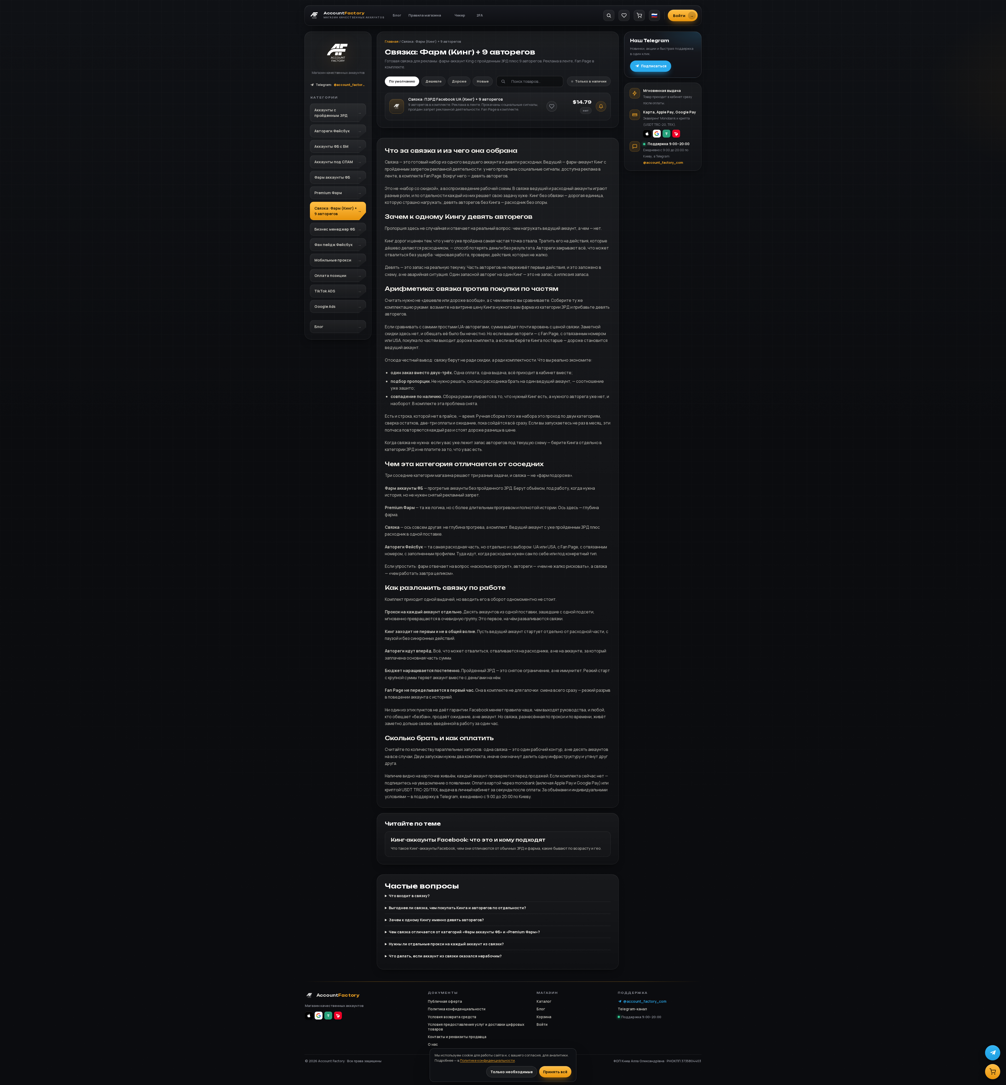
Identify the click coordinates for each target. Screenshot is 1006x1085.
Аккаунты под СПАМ (333, 161)
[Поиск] (609, 15)
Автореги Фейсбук (332, 130)
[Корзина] (639, 15)
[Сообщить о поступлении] (601, 106)
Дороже (459, 81)
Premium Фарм (328, 192)
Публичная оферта (445, 1001)
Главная (391, 41)
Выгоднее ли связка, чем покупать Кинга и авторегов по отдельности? (457, 907)
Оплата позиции (330, 275)
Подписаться (653, 66)
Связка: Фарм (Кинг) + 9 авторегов (335, 211)
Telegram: (341, 85)
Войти (542, 1024)
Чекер (460, 15)
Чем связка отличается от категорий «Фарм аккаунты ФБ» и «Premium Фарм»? (464, 931)
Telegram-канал (632, 1009)
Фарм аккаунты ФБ (332, 177)
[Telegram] (992, 1052)
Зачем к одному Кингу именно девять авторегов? (436, 919)
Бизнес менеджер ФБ (334, 229)
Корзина (544, 1017)
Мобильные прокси (332, 260)
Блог (397, 15)
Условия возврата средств (452, 1017)
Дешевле (433, 81)
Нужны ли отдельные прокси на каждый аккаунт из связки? (446, 943)
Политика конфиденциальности (456, 1009)
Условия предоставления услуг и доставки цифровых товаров (476, 1027)
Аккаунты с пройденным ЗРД (330, 112)
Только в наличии (590, 81)
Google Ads (324, 306)
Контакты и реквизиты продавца (457, 1036)
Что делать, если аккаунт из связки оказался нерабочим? (445, 955)
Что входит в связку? (409, 895)
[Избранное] (624, 15)
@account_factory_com (663, 162)
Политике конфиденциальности (487, 1060)
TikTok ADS (324, 290)
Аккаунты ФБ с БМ (331, 146)
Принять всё (555, 1071)
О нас (433, 1044)
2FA (480, 15)
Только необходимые (511, 1071)
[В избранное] (551, 106)
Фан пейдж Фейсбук (333, 244)
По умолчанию (402, 81)
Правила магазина (424, 15)
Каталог (544, 1001)
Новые (483, 81)
